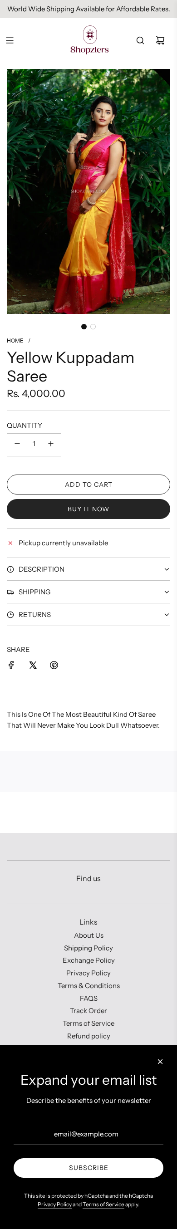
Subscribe (88, 1168)
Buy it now (88, 509)
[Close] (160, 1062)
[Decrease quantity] (17, 445)
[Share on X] (33, 666)
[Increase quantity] (51, 445)
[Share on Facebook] (11, 666)
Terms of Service (103, 1204)
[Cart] (160, 40)
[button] (84, 326)
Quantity (24, 425)
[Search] (140, 40)
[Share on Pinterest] (54, 666)
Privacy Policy (55, 1204)
